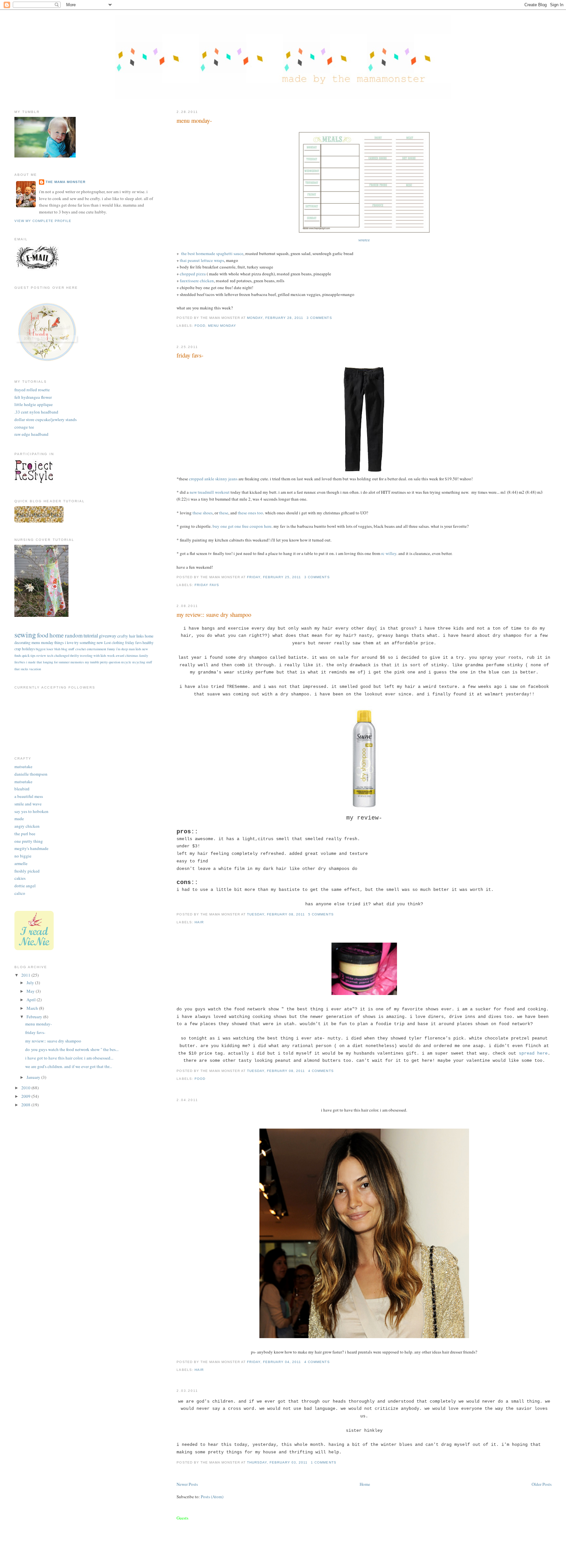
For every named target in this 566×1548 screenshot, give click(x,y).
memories (77, 662)
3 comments (319, 318)
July (31, 983)
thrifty (74, 655)
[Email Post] (334, 318)
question (114, 662)
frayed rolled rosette (32, 390)
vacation (35, 669)
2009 (26, 1096)
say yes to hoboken (31, 811)
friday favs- (190, 355)
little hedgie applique (33, 404)
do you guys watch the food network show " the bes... (72, 1049)
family (143, 655)
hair (199, 922)
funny (111, 648)
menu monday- (194, 120)
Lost (107, 642)
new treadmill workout (209, 492)
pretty (104, 662)
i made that (34, 662)
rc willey (388, 553)
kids (138, 648)
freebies (19, 662)
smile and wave (28, 804)
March (33, 1008)
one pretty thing (28, 841)
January (34, 1077)
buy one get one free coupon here (242, 526)
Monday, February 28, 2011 (275, 318)
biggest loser (44, 648)
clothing (118, 642)
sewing (25, 634)
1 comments (323, 1462)
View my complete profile (42, 221)
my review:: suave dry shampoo (214, 614)
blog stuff (67, 648)
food (200, 325)
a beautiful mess (28, 796)
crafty (122, 636)
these (223, 513)
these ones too (250, 513)
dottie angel (25, 886)
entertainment (96, 648)
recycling (138, 662)
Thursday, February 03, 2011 (277, 1462)
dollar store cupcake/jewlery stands (45, 419)
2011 (26, 975)
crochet (80, 648)
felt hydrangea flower (33, 397)
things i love (63, 642)
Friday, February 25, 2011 (274, 577)
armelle (21, 863)
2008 (26, 1105)
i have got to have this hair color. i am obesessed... (69, 1058)
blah (57, 648)
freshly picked (27, 871)
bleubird (21, 789)
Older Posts (542, 1484)
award (120, 655)
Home (365, 1484)
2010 (26, 1088)
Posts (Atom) (212, 1497)
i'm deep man (125, 648)
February (35, 1017)
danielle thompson (30, 774)
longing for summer (56, 662)
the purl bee (24, 834)
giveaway (107, 636)
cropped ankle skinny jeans (213, 479)
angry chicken (27, 826)
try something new (88, 642)
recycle (126, 662)
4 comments (320, 1071)
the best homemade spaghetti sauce (212, 253)
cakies (20, 878)
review (41, 655)
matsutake (23, 766)
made (19, 818)
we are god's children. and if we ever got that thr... (68, 1066)
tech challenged (58, 655)
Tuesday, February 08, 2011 (276, 914)
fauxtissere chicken (197, 281)
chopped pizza (193, 274)
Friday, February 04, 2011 (274, 1362)
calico (19, 893)
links (140, 636)
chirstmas (131, 655)
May (31, 991)
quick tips (28, 655)
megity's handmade (31, 848)
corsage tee (24, 427)
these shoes (203, 513)
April (32, 1000)
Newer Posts (187, 1484)
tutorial (91, 635)
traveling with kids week (97, 655)
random (74, 635)
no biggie (22, 856)
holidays (28, 648)
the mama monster (65, 182)
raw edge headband (31, 434)
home (56, 635)
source (364, 240)
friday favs (207, 585)
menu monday (222, 325)
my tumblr (92, 662)
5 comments (320, 914)
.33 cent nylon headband (36, 412)
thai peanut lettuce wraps (202, 260)
